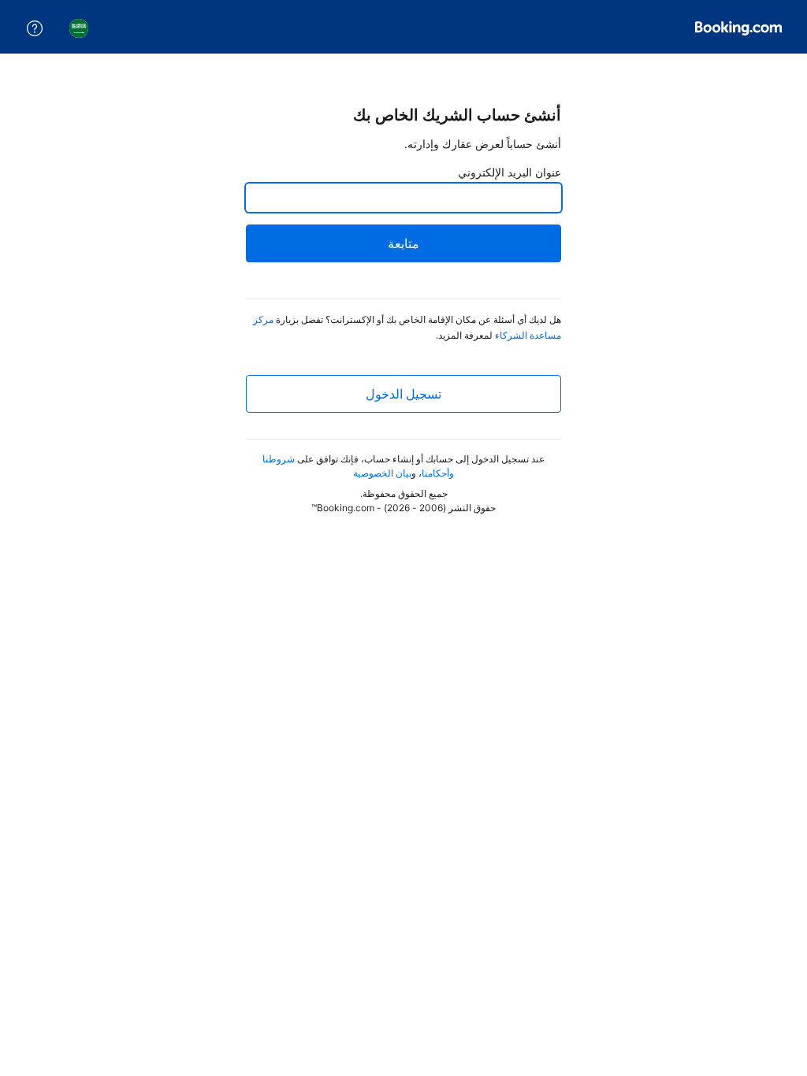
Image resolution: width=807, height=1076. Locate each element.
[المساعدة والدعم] (35, 28)
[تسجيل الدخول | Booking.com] (738, 28)
